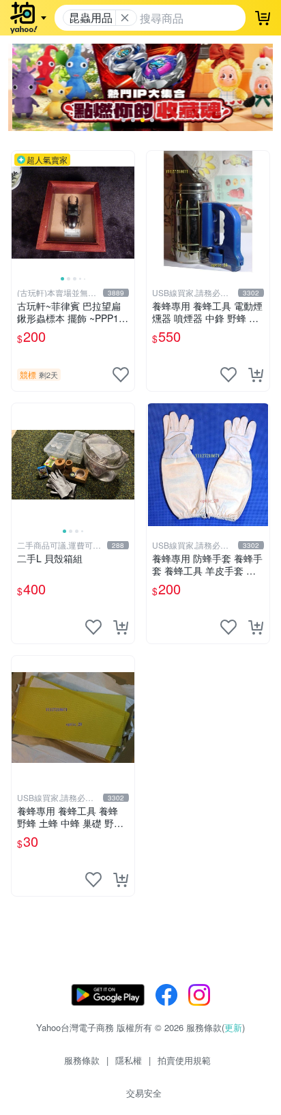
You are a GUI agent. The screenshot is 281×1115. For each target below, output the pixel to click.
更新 (233, 1027)
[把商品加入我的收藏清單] (121, 374)
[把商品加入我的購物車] (256, 374)
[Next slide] (125, 212)
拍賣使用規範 (184, 1060)
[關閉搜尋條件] (125, 18)
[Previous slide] (20, 212)
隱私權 (128, 1060)
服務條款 (82, 1060)
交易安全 (144, 1092)
